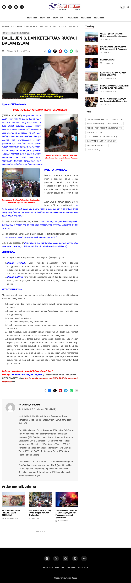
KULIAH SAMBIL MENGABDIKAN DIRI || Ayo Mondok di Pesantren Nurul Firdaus (113, 49)
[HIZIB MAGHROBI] (91, 66)
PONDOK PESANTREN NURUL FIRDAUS (104, 128)
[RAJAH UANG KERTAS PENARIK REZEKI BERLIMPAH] (13, 505)
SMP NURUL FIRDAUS (97, 145)
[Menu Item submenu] (63, 17)
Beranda (5, 26)
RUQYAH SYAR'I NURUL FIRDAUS (102, 137)
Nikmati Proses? (95, 124)
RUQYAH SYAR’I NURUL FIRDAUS (24, 26)
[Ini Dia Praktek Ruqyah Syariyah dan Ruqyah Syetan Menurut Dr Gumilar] (91, 105)
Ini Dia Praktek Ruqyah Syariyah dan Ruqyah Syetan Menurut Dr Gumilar (113, 101)
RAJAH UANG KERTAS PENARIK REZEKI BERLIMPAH (11, 512)
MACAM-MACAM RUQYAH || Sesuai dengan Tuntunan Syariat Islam (40, 512)
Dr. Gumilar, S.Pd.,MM (29, 404)
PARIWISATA (115, 124)
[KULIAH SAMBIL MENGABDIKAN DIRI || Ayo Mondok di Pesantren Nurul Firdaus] (91, 53)
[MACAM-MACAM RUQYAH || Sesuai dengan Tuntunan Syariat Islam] (40, 505)
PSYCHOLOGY (94, 132)
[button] (128, 7)
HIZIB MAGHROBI (107, 60)
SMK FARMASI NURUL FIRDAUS (101, 141)
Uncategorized (94, 150)
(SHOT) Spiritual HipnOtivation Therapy (105, 119)
